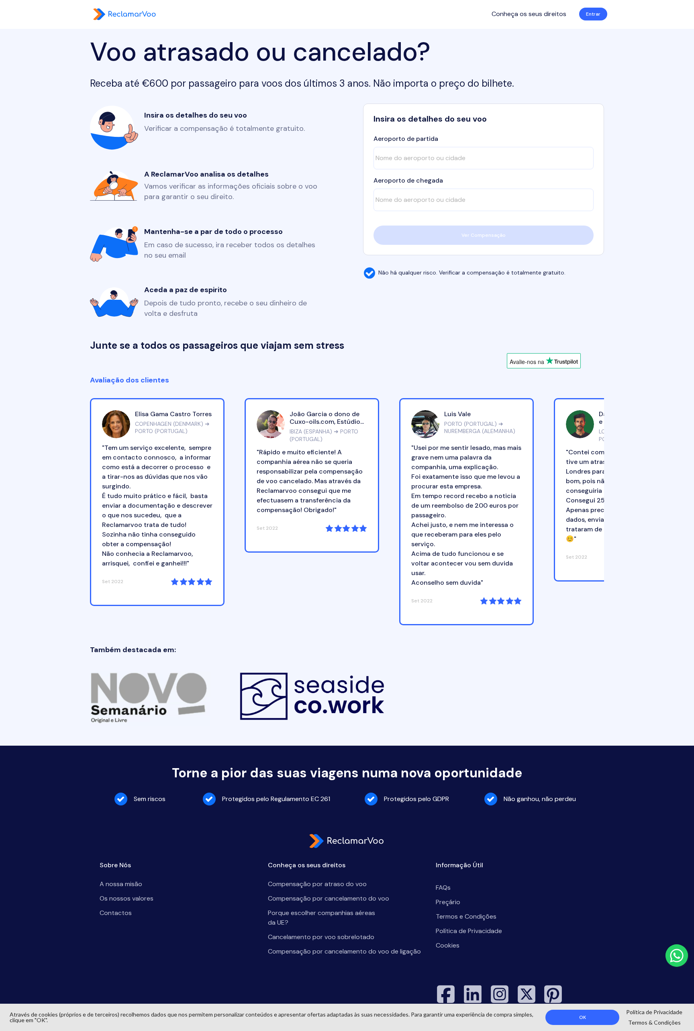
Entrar (593, 14)
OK (582, 1017)
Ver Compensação (483, 235)
